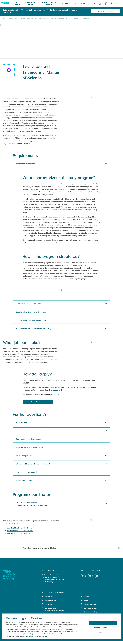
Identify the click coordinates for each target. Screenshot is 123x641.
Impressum (43, 636)
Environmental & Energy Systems (20, 530)
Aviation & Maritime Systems (18, 533)
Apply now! (36, 401)
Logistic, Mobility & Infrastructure (20, 528)
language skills (57, 390)
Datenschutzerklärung (30, 636)
